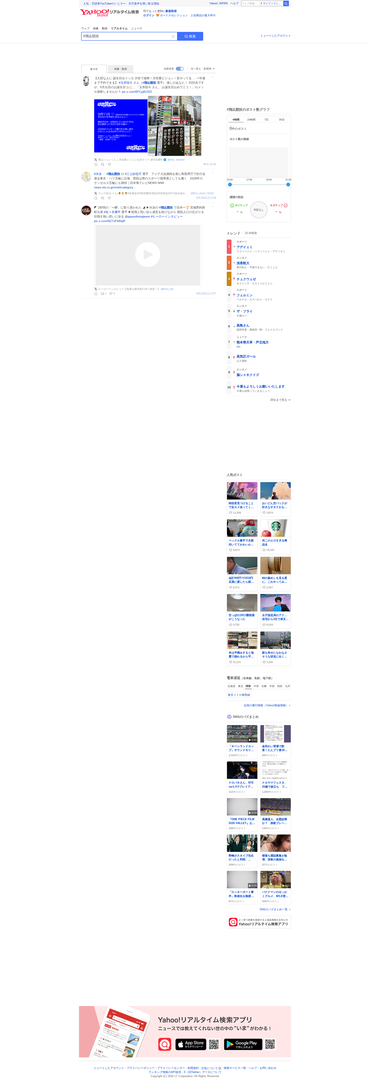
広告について (209, 1068)
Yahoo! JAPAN (218, 3)
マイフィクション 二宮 (273, 3)
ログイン (148, 15)
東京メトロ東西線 (239, 694)
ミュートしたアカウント (275, 35)
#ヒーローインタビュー (167, 216)
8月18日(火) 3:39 (206, 198)
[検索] (286, 3)
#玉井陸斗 (126, 82)
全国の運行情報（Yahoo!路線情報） (266, 705)
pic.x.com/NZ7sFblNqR (109, 221)
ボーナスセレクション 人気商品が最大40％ (188, 15)
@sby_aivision (176, 159)
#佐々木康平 (112, 212)
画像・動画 (120, 68)
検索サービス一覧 (235, 1068)
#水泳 (98, 174)
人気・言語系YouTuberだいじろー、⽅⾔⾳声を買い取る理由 (121, 3)
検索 (192, 36)
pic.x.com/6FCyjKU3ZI (137, 91)
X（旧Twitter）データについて (203, 1072)
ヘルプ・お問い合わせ (262, 1068)
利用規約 (193, 1068)
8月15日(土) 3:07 (206, 293)
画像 (95, 28)
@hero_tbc (167, 289)
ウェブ (85, 28)
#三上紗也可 (133, 174)
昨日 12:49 (210, 164)
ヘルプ (234, 3)
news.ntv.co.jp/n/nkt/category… (115, 187)
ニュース (136, 28)
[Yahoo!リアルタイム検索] (110, 10)
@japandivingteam (137, 216)
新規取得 (171, 11)
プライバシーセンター (171, 1068)
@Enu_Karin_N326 (202, 193)
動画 (104, 28)
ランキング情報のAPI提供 (165, 1072)
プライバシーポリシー (141, 1068)
